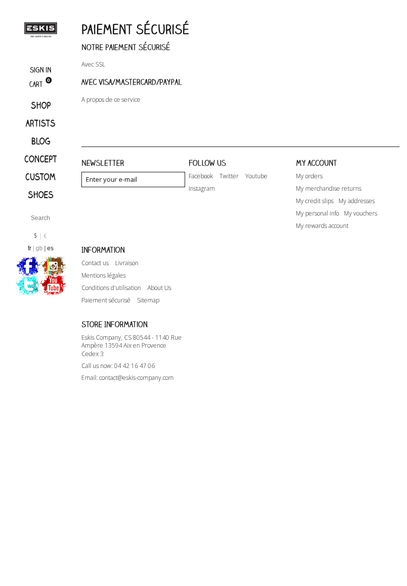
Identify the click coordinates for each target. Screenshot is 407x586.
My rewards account (322, 226)
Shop (41, 105)
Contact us (95, 263)
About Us (159, 288)
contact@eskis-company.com (136, 377)
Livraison (126, 263)
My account (316, 162)
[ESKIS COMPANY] (40, 29)
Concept (40, 159)
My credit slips (315, 201)
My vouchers (360, 214)
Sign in (40, 69)
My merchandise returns (328, 189)
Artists (41, 123)
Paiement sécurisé (106, 300)
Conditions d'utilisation (111, 288)
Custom (40, 177)
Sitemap (148, 300)
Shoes (41, 195)
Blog (40, 141)
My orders (309, 176)
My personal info (317, 214)
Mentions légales (103, 276)
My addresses (357, 201)
